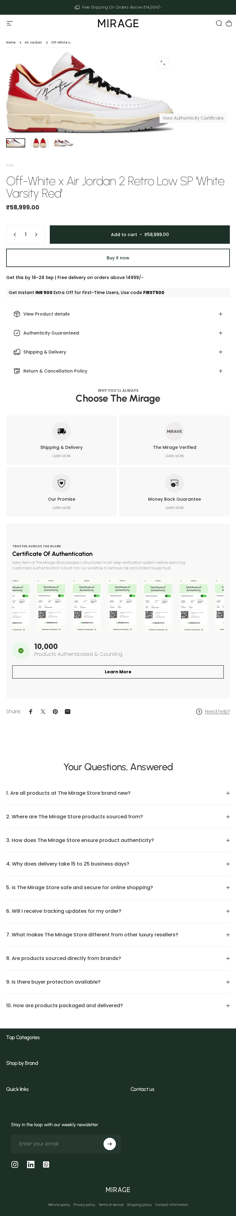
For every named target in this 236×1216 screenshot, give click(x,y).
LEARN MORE (61, 456)
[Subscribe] (110, 1144)
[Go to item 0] (15, 142)
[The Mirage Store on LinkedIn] (30, 1164)
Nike (10, 165)
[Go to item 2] (39, 142)
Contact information (171, 1205)
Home (10, 42)
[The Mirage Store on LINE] (46, 1164)
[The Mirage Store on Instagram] (14, 1164)
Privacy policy (84, 1205)
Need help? (217, 711)
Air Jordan (33, 42)
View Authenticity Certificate (193, 118)
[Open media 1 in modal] (163, 63)
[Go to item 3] (63, 142)
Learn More (118, 672)
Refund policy (59, 1205)
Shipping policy (139, 1205)
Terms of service (111, 1205)
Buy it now (118, 258)
